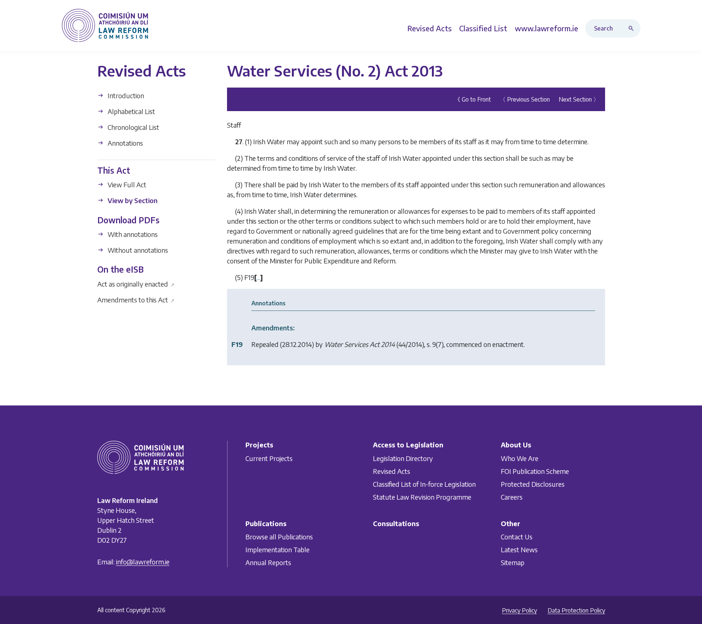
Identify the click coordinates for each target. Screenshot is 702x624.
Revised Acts (391, 471)
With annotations (132, 234)
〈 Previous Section (525, 99)
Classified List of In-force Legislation (424, 484)
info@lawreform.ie (143, 561)
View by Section (131, 200)
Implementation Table (277, 549)
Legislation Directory (403, 458)
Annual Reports (268, 562)
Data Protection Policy (576, 610)
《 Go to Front (472, 99)
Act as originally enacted (136, 283)
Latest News (519, 549)
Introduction (125, 95)
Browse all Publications (279, 536)
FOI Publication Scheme (535, 471)
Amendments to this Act (136, 299)
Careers (512, 497)
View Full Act (126, 184)
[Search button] (632, 28)
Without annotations (137, 250)
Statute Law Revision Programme (422, 497)
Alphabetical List (130, 111)
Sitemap (512, 562)
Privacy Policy (519, 610)
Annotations (124, 143)
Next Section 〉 (579, 99)
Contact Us (516, 536)
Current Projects (269, 458)
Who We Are (519, 458)
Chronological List (132, 127)
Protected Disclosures (533, 484)
